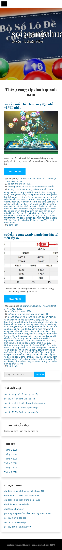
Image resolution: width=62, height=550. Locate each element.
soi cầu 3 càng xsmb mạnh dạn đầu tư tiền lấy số (31, 236)
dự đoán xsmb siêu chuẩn (16, 504)
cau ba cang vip (11, 329)
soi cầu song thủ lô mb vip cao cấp (21, 407)
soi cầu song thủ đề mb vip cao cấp (21, 394)
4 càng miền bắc (17, 194)
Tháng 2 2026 (10, 467)
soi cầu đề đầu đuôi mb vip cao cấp (21, 412)
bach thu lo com (38, 201)
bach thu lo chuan (20, 201)
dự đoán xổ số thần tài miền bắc (30, 207)
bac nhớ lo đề (23, 199)
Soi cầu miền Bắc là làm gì (25, 220)
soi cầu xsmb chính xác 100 (17, 526)
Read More (15, 171)
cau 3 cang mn (50, 326)
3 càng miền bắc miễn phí (38, 189)
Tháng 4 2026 (10, 458)
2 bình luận (12, 224)
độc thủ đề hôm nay (14, 509)
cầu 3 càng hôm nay (32, 326)
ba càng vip (40, 197)
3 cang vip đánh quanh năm (31, 192)
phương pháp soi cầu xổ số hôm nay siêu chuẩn (31, 186)
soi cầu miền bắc (28, 213)
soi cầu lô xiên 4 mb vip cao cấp (19, 398)
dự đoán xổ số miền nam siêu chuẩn (22, 495)
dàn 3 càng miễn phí (34, 331)
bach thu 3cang (38, 199)
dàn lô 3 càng (35, 333)
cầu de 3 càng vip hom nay (33, 329)
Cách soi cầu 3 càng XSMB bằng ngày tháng (35, 324)
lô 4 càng (51, 340)
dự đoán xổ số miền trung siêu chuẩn (22, 499)
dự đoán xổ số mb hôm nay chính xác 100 (28, 314)
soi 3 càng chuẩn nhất (20, 347)
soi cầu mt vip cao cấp (15, 522)
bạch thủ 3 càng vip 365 (36, 319)
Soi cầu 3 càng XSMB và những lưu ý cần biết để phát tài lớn (30, 362)
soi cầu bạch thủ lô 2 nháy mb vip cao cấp (24, 403)
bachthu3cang (11, 322)
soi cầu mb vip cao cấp (15, 517)
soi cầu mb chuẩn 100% (19, 183)
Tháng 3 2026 (10, 463)
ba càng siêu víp (25, 197)
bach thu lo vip (15, 204)
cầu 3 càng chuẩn (12, 326)
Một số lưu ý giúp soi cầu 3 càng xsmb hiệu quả (27, 342)
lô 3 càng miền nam (36, 340)
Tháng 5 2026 (10, 454)
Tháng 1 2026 (10, 472)
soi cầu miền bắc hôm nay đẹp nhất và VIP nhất (29, 105)
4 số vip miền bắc (34, 194)
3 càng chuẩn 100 (16, 189)
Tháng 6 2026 (10, 449)
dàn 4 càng (23, 333)
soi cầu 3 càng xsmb (21, 356)
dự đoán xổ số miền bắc (40, 206)
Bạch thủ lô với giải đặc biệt (37, 204)
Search (40, 374)
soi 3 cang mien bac (41, 347)
